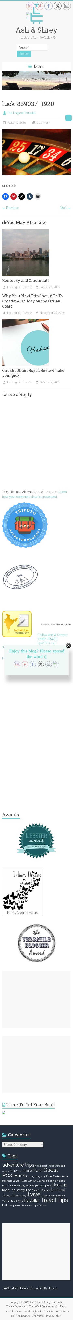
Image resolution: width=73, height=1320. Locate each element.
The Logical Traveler (21, 113)
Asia (37, 1166)
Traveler (6, 1201)
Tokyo (24, 1195)
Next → (65, 208)
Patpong (36, 1185)
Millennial (51, 1181)
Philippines (46, 1185)
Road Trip (8, 1190)
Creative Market (62, 624)
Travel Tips (54, 1199)
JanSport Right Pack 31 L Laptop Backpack (29, 1288)
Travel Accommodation (53, 1195)
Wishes (41, 1205)
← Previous (10, 208)
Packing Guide (24, 1185)
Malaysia (41, 1181)
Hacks (20, 1175)
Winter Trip (30, 1205)
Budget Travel (47, 1166)
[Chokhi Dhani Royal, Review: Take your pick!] (25, 321)
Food (38, 1170)
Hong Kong (40, 1176)
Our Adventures (13, 1311)
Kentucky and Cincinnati (25, 280)
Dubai (14, 1170)
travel (34, 1194)
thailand (58, 1189)
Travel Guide (17, 1201)
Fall (20, 1171)
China (57, 1166)
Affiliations (38, 1315)
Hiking (30, 1176)
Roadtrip (60, 1185)
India (65, 1176)
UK (18, 1205)
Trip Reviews (23, 1315)
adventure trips (18, 1165)
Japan (16, 1180)
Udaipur (13, 1205)
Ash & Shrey (36, 30)
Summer (46, 1190)
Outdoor (12, 1185)
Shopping (36, 1190)
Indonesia (7, 1181)
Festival (28, 1171)
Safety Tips (23, 1190)
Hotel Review (53, 1176)
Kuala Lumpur (28, 1181)
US (23, 1205)
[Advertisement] (36, 999)
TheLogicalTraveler (11, 1195)
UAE (5, 1205)
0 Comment (42, 122)
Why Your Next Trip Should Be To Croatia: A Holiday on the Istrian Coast (32, 300)
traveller (32, 1200)
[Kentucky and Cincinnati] (25, 231)
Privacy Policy (53, 1315)
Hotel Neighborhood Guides (39, 1311)
